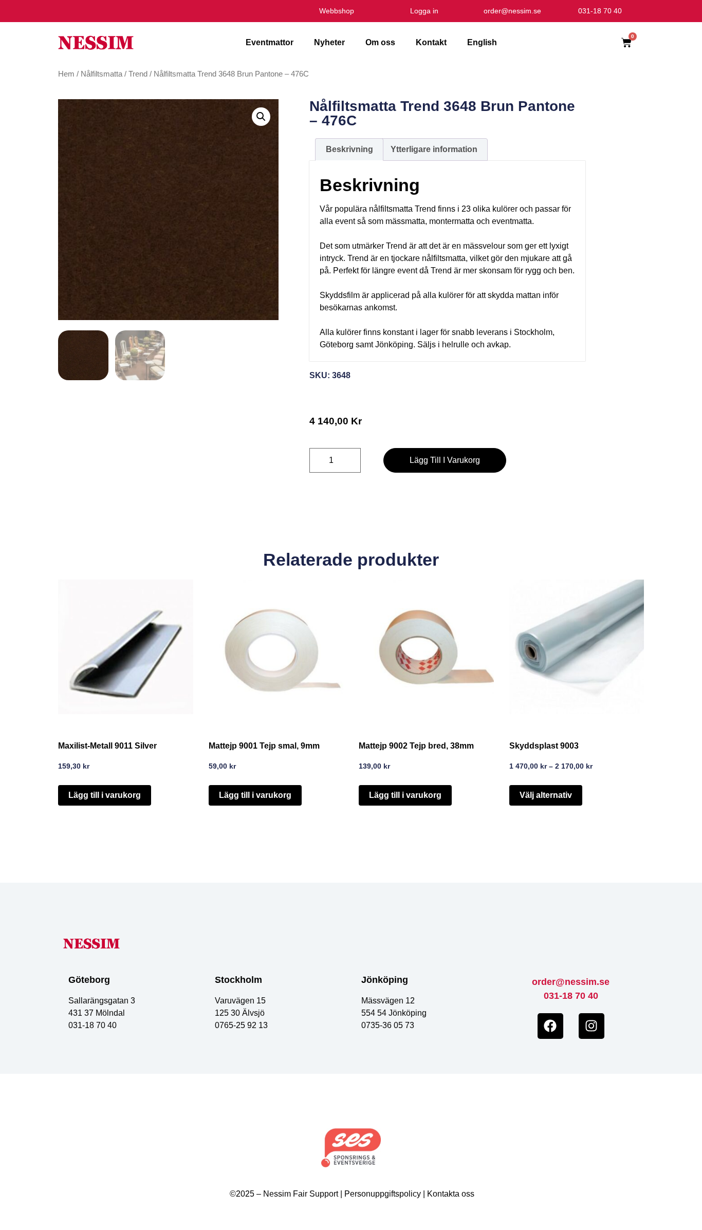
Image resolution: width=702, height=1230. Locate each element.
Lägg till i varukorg (445, 460)
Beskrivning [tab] (349, 149)
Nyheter (329, 42)
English (482, 42)
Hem (66, 74)
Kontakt (431, 42)
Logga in (424, 11)
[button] (261, 116)
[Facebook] (550, 1026)
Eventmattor (269, 42)
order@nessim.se (570, 982)
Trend (137, 74)
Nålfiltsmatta (101, 74)
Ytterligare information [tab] (434, 149)
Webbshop (336, 11)
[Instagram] (591, 1026)
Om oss (380, 42)
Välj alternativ (546, 795)
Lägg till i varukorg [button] (104, 795)
